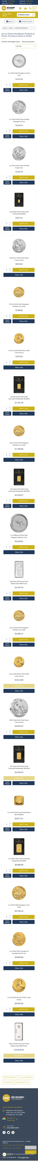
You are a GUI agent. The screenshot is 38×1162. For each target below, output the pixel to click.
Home (5, 28)
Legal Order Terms (22, 1082)
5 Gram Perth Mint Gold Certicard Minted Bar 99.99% (19, 398)
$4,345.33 (19, 772)
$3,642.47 (19, 726)
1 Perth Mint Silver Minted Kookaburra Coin (19, 120)
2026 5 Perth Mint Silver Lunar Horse (19, 259)
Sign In (11, 21)
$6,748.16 (19, 911)
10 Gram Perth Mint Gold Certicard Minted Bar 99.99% (19, 490)
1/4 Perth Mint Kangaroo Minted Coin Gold (19, 444)
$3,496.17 (19, 634)
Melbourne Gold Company (14, 1110)
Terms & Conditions (25, 1077)
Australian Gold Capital (22, 1154)
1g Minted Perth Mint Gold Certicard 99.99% (19, 213)
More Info (23, 90)
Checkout (31, 1152)
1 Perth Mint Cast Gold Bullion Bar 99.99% (19, 813)
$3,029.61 (19, 541)
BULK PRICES (7, 90)
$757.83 (19, 356)
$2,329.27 (19, 495)
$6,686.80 (19, 865)
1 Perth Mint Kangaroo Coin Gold (19, 906)
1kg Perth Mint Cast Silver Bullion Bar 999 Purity (19, 582)
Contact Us (18, 1148)
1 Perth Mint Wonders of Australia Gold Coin (19, 952)
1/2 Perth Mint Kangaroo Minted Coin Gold (19, 629)
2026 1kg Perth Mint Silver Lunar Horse (19, 721)
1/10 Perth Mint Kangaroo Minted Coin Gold (19, 305)
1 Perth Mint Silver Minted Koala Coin (19, 167)
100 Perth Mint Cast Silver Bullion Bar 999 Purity (19, 1045)
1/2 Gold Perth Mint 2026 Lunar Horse (19, 675)
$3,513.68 (19, 680)
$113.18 (19, 79)
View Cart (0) (30, 1148)
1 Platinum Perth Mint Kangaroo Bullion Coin (19, 536)
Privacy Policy (8, 1082)
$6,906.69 (19, 957)
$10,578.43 (19, 1050)
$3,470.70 (19, 587)
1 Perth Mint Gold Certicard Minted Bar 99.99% (19, 860)
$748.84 (19, 310)
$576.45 (19, 264)
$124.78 (19, 172)
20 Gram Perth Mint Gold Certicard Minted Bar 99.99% (19, 767)
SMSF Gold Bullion (10, 1077)
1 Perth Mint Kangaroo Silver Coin (19, 74)
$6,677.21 (19, 818)
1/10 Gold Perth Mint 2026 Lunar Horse (19, 351)
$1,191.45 (19, 402)
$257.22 (19, 218)
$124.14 (19, 125)
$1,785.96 (19, 449)
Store (10, 28)
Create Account (27, 21)
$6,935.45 (19, 1003)
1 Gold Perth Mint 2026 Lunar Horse (19, 998)
